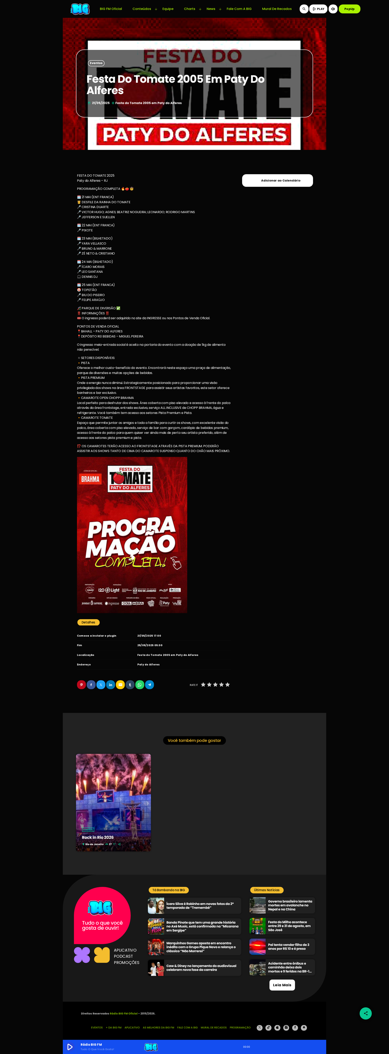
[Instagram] (286, 1028)
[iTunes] (277, 1028)
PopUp (349, 9)
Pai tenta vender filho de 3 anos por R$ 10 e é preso (288, 946)
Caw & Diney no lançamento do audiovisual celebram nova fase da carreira (201, 968)
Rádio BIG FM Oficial (124, 1013)
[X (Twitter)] (260, 1028)
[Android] (304, 1028)
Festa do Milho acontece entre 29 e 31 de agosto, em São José (289, 926)
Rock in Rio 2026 (98, 837)
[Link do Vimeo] (80, 9)
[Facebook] (295, 1028)
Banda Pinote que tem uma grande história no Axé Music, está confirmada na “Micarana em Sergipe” (203, 926)
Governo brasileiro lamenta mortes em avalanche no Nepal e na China (290, 905)
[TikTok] (268, 1028)
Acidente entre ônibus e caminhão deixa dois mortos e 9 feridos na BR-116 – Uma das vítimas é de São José (290, 971)
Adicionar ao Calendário (280, 180)
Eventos (96, 63)
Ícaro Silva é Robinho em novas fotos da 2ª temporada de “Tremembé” (200, 905)
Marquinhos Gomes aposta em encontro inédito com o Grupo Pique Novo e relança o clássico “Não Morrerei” (201, 947)
